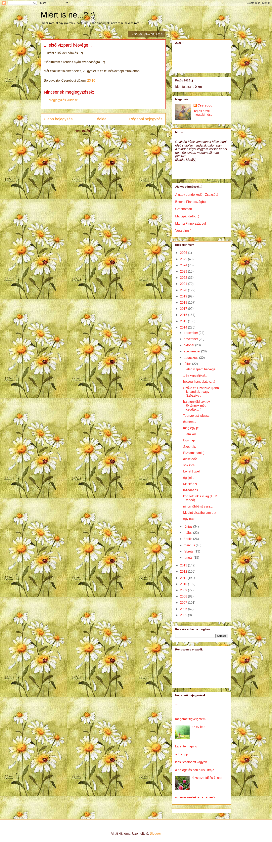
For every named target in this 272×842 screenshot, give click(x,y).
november (191, 339)
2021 (184, 284)
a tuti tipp (181, 754)
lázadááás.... (192, 490)
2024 (184, 265)
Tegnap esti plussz (196, 415)
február (189, 551)
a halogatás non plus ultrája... (196, 770)
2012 (184, 571)
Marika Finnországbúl (190, 223)
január (189, 557)
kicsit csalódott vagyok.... (192, 762)
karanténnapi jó (186, 746)
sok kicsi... (190, 465)
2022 (184, 277)
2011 (184, 578)
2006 (184, 609)
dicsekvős (190, 459)
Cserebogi (205, 105)
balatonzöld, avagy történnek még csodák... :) (196, 405)
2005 (184, 615)
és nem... (189, 421)
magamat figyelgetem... (191, 719)
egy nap (189, 518)
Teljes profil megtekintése (203, 112)
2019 (184, 296)
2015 (184, 321)
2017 (184, 308)
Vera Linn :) (183, 230)
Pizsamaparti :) (193, 453)
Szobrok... (190, 446)
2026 (184, 252)
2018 (184, 302)
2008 (184, 596)
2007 (184, 602)
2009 (184, 590)
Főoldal (101, 119)
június (188, 526)
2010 (184, 584)
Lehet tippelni (192, 471)
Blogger (155, 833)
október (189, 345)
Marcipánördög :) (187, 216)
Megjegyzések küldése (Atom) (112, 131)
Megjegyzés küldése (63, 100)
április (188, 539)
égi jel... (188, 477)
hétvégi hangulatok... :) (199, 381)
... (176, 703)
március (190, 545)
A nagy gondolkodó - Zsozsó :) (196, 194)
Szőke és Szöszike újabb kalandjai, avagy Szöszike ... (201, 391)
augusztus (191, 357)
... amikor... (190, 434)
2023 (184, 271)
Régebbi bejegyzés (145, 119)
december (191, 332)
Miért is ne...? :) (68, 14)
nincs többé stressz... (198, 506)
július (188, 364)
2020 (184, 290)
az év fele (198, 727)
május (188, 532)
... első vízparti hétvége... (200, 369)
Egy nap (189, 440)
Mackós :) (190, 484)
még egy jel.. (192, 428)
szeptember (192, 351)
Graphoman (183, 209)
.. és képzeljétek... (195, 375)
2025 (184, 259)
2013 (184, 565)
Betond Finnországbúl (190, 201)
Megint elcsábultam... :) (199, 512)
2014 (184, 327)
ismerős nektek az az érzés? (195, 797)
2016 (184, 315)
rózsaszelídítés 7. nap (207, 777)
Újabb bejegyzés (58, 119)
